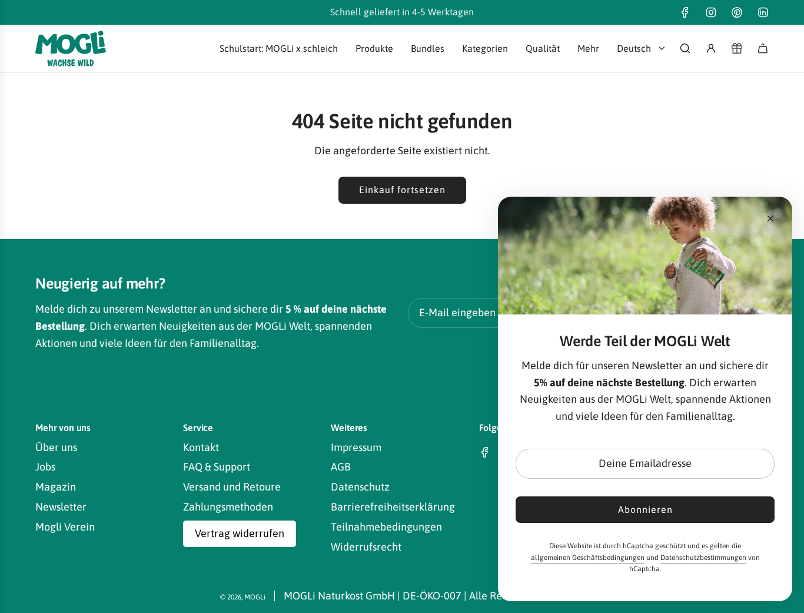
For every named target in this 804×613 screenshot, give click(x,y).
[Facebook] (685, 12)
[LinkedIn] (763, 12)
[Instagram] (711, 12)
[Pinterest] (737, 12)
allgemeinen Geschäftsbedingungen (587, 558)
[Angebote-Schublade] (737, 48)
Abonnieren (645, 509)
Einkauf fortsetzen (402, 189)
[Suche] (685, 48)
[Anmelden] (711, 48)
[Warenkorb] (763, 48)
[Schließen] (770, 218)
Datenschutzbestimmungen (703, 558)
